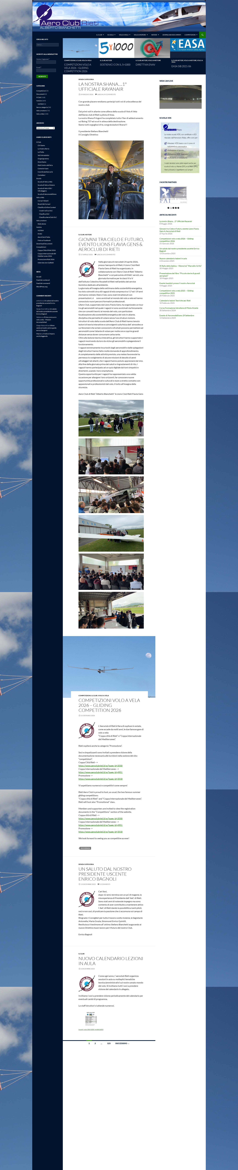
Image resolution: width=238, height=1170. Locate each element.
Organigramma (43, 159)
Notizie (154, 35)
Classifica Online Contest (47, 207)
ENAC (40, 234)
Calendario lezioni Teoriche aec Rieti (175, 300)
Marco (38, 334)
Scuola (110, 35)
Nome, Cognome (42, 59)
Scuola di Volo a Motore (46, 185)
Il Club (99, 35)
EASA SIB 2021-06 (181, 66)
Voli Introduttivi (43, 155)
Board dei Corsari (44, 204)
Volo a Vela (123, 35)
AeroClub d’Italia (44, 237)
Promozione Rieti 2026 (46, 259)
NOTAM (41, 104)
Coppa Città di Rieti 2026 (47, 250)
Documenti (40, 94)
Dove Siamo (42, 162)
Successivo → (122, 1043)
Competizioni (190, 35)
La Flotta (41, 152)
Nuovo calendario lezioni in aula (111, 961)
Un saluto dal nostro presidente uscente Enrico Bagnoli (105, 874)
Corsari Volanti (43, 201)
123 (108, 1043)
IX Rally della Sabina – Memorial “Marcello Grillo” (180, 266)
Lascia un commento (106, 94)
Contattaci (41, 175)
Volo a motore (140, 35)
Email (38, 67)
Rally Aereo (42, 224)
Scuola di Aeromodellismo (47, 194)
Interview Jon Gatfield (46, 263)
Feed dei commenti (43, 283)
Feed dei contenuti (43, 280)
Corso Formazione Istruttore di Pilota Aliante (178, 308)
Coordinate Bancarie (45, 172)
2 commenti (105, 884)
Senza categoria (86, 79)
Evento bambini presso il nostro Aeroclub (177, 283)
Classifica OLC (44, 214)
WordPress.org (41, 287)
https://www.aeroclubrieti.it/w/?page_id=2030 (100, 765)
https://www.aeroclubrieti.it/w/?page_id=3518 (100, 778)
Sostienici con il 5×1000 (115, 64)
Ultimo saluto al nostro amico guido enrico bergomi (46, 327)
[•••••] (173, 196)
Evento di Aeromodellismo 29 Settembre (176, 315)
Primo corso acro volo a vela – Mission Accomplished (46, 319)
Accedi (38, 277)
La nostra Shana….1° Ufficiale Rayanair (103, 86)
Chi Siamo (41, 145)
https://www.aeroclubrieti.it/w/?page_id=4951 (100, 772)
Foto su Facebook (44, 240)
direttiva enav (145, 64)
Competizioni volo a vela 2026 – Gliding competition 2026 (77, 68)
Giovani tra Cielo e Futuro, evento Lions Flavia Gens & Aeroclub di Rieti (111, 244)
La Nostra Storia (43, 149)
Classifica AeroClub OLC (48, 217)
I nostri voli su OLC (46, 211)
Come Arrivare (43, 168)
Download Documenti (172, 35)
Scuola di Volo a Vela (45, 182)
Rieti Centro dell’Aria (45, 165)
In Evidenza (85, 848)
